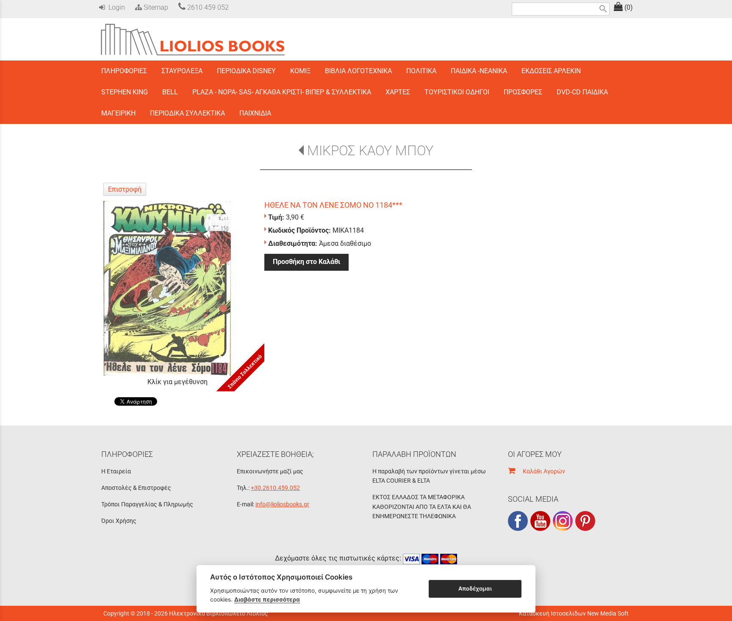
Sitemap (155, 7)
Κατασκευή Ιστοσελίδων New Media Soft (574, 613)
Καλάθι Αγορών (540, 471)
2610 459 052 (207, 7)
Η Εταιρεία (116, 471)
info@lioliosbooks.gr (282, 504)
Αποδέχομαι (475, 588)
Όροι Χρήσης (118, 520)
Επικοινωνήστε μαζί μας (270, 471)
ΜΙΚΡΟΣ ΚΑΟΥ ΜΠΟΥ (370, 151)
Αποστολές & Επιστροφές (136, 487)
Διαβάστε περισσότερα (267, 599)
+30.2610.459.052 (275, 487)
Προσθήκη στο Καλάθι (306, 262)
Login (115, 7)
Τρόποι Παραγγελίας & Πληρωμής (147, 504)
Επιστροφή (124, 189)
